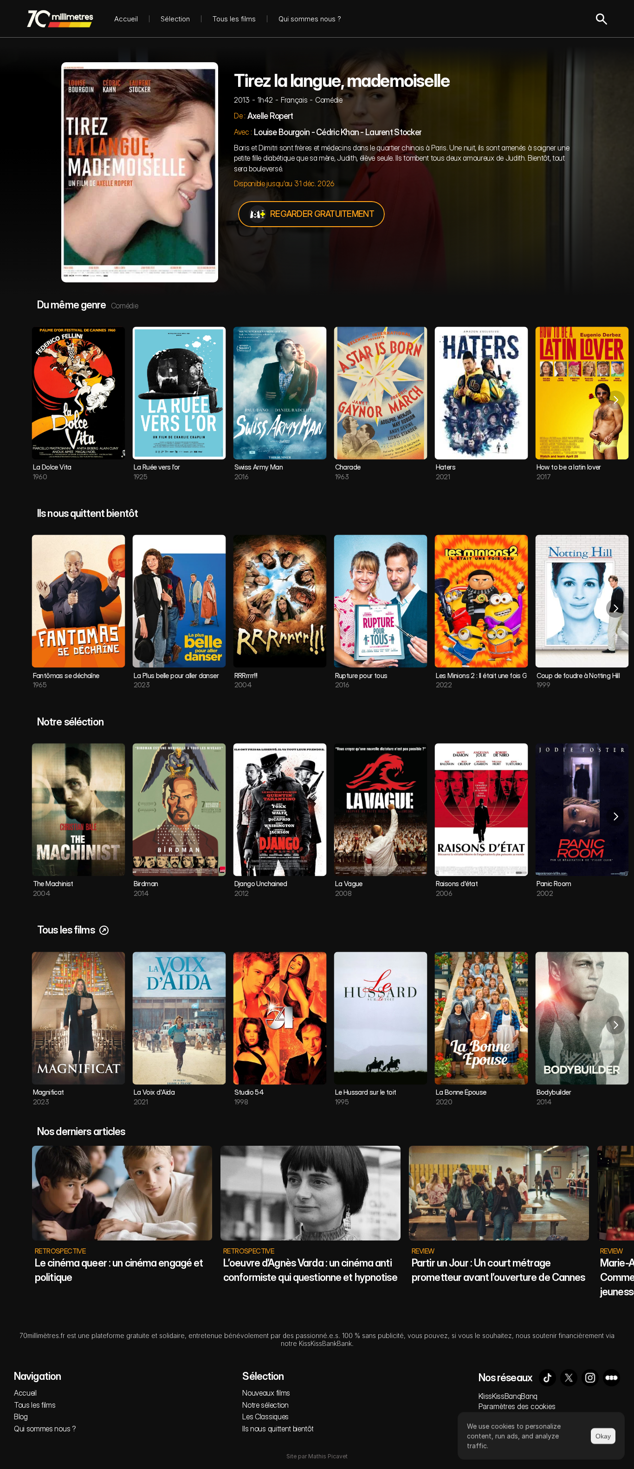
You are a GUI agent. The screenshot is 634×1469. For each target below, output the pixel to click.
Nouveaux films (266, 1392)
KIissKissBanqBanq (508, 1396)
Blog (21, 1416)
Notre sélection (265, 1405)
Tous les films (234, 18)
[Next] (615, 400)
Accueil (126, 18)
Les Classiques (265, 1416)
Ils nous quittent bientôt (277, 1428)
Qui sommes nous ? (309, 18)
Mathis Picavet (328, 1456)
